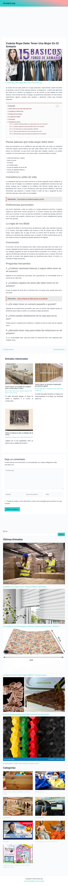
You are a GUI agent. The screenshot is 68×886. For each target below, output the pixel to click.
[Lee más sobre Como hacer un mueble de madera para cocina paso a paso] (19, 374)
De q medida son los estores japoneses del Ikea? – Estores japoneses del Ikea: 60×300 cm (31, 626)
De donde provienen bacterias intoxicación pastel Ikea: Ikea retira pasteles (26, 714)
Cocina (10, 391)
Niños (5, 794)
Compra (6, 841)
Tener (29, 82)
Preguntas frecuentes (14, 122)
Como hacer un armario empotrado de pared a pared (48, 385)
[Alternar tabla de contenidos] (56, 106)
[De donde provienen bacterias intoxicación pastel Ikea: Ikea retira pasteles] (34, 694)
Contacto (26, 881)
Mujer (21, 82)
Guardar (20, 792)
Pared (58, 388)
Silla (56, 841)
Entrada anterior (8, 349)
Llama (18, 437)
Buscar (5, 531)
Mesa (21, 437)
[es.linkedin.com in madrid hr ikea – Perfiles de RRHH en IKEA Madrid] (34, 563)
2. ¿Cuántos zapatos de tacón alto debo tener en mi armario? (28, 126)
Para (30, 391)
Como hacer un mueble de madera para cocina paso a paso (18, 387)
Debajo (14, 437)
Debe (16, 82)
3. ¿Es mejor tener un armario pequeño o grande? (25, 129)
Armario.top (9, 3)
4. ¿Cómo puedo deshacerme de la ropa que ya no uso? (27, 131)
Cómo (14, 391)
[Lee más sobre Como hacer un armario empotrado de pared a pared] (49, 372)
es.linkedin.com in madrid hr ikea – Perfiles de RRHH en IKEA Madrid (24, 587)
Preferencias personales (15, 114)
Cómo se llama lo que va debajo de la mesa (19, 434)
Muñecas (6, 867)
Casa (9, 792)
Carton (17, 865)
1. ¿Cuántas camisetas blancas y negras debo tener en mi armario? (30, 124)
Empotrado (49, 388)
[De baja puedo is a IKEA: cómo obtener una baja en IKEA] (34, 738)
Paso (6, 392)
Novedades (7, 817)
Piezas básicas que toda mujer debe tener (20, 108)
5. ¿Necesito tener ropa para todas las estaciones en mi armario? (29, 133)
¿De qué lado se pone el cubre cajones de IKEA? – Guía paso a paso (24, 675)
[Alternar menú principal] (64, 3)
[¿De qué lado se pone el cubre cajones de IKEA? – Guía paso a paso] (34, 650)
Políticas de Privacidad (37, 881)
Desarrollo (39, 792)
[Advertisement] (34, 19)
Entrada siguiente (60, 349)
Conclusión (12, 119)
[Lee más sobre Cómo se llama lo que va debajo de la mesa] (19, 419)
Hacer (17, 391)
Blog (13, 82)
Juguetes (27, 792)
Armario (8, 82)
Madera (22, 391)
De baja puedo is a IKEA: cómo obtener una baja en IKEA (21, 763)
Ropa (25, 82)
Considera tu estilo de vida (16, 111)
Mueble (27, 391)
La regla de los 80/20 (14, 116)
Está (46, 841)
